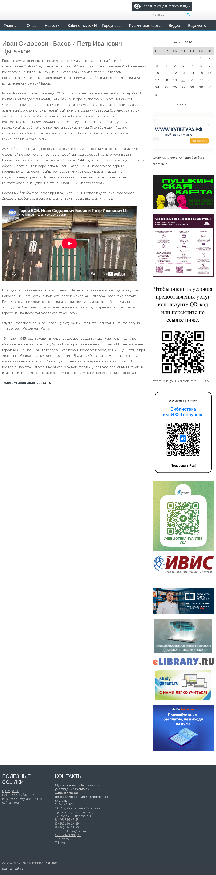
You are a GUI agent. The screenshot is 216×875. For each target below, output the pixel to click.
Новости (52, 25)
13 (183, 72)
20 (183, 80)
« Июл (181, 104)
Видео (174, 25)
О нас (31, 25)
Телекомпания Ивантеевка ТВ (26, 382)
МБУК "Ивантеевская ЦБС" (36, 863)
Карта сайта (12, 869)
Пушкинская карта (145, 25)
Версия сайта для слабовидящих (165, 6)
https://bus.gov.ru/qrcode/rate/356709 (181, 381)
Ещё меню (197, 25)
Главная (11, 25)
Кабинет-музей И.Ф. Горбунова (94, 25)
